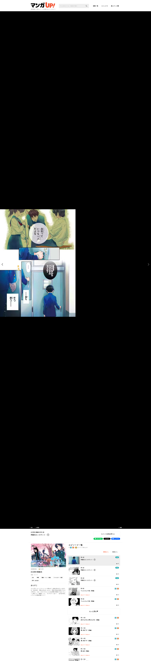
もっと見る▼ (93, 611)
